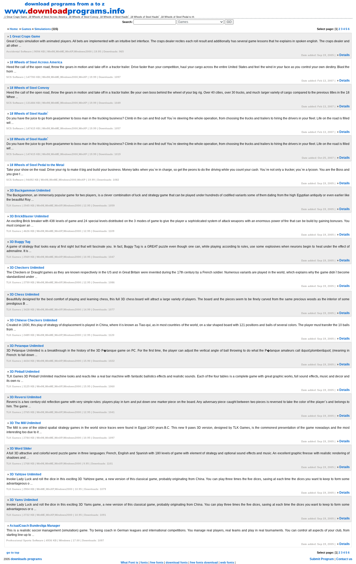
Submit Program (322, 559)
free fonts (156, 562)
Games (26, 28)
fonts (144, 562)
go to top (13, 552)
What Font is (129, 562)
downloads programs (26, 559)
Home (14, 28)
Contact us (344, 559)
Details (344, 55)
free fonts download (204, 562)
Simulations (42, 28)
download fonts (177, 562)
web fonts (227, 562)
